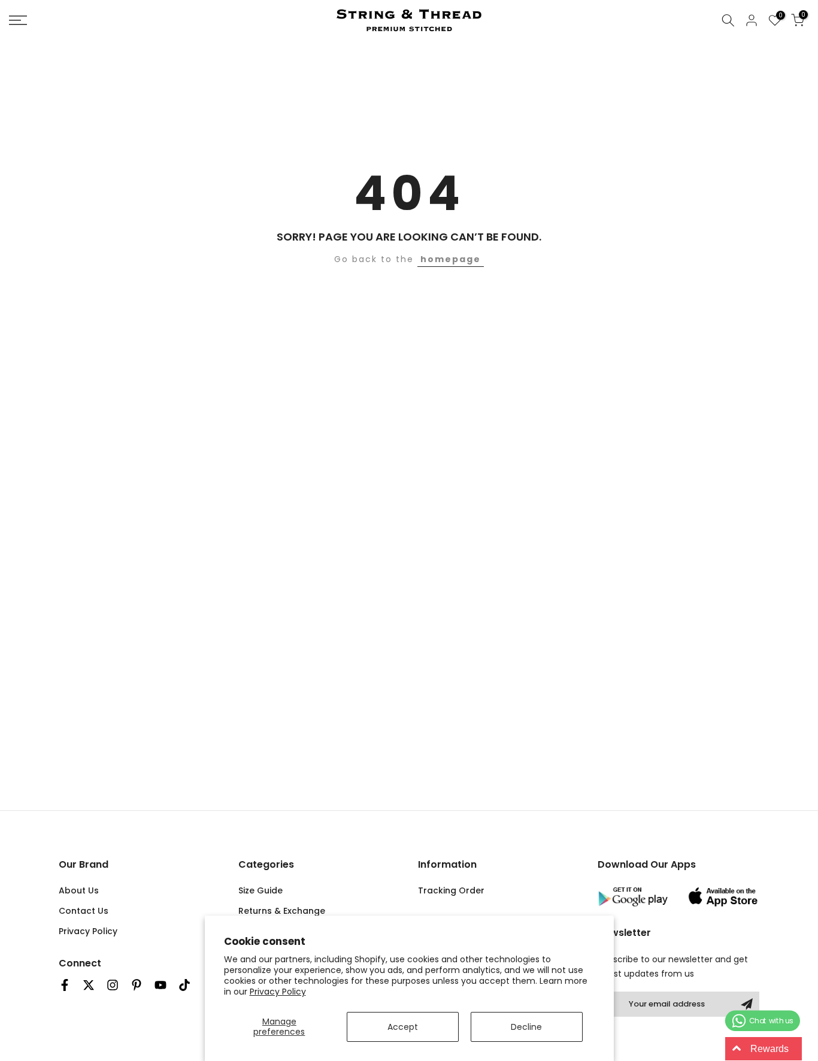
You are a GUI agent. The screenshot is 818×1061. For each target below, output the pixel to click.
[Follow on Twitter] (89, 985)
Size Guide (260, 890)
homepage (450, 259)
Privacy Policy (278, 992)
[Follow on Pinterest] (137, 985)
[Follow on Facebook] (65, 985)
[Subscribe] (747, 1004)
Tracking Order (451, 890)
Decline (526, 1027)
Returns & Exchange (281, 911)
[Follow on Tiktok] (184, 985)
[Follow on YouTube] (160, 985)
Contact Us (83, 911)
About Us (79, 890)
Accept (402, 1027)
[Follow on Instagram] (113, 985)
